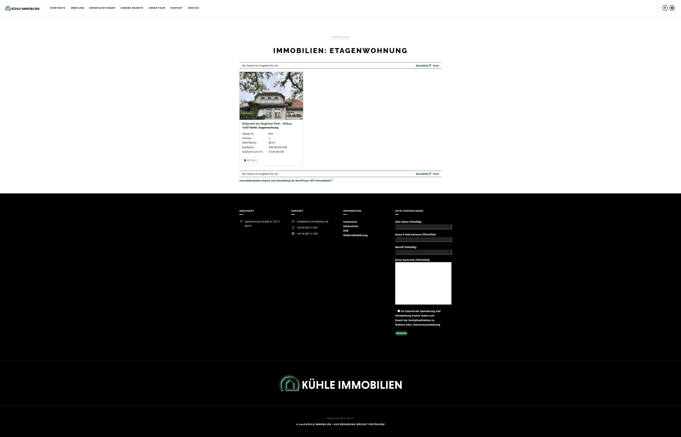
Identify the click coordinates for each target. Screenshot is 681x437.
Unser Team (157, 8)
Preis (436, 65)
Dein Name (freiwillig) (408, 221)
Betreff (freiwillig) (406, 247)
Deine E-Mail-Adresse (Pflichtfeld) (415, 234)
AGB (345, 230)
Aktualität (422, 65)
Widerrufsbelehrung (355, 235)
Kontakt (177, 8)
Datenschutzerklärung (426, 324)
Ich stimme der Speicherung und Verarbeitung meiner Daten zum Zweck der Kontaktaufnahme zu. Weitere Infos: (418, 317)
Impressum (350, 221)
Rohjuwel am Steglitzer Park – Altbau (267, 123)
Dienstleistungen (102, 8)
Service (193, 8)
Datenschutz (350, 226)
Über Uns (77, 8)
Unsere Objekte (132, 8)
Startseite (57, 8)
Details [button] (252, 160)
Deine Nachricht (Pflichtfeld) (412, 260)
